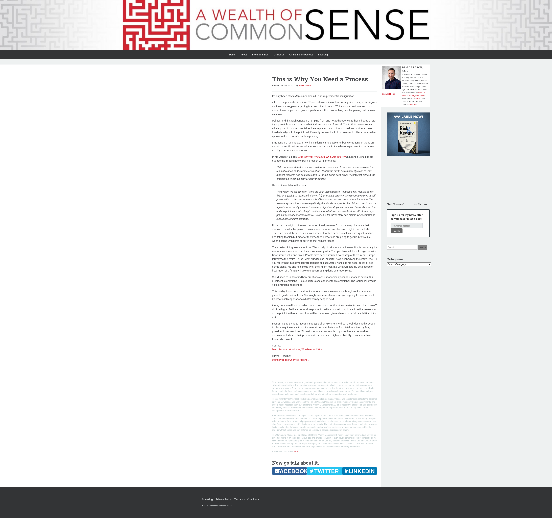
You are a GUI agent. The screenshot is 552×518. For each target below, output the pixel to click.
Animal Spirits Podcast (301, 54)
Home (232, 54)
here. (296, 451)
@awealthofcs (388, 93)
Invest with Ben (260, 54)
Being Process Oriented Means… (290, 359)
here (418, 98)
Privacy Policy (223, 499)
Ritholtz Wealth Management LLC (413, 94)
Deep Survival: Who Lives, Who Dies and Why (322, 156)
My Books (279, 54)
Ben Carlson (305, 85)
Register (396, 231)
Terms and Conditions (246, 499)
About (244, 54)
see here (413, 104)
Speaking (323, 54)
